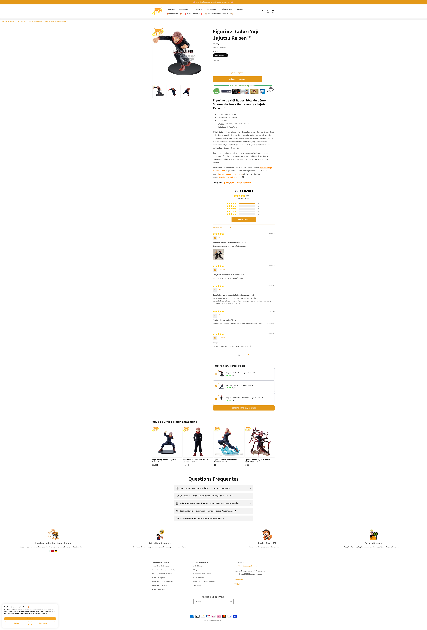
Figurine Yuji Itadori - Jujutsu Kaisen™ (240, 385)
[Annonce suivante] (273, 2)
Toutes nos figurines (35, 21)
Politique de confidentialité (162, 582)
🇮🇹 (50, 551)
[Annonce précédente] (153, 2)
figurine (222, 177)
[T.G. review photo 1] (218, 254)
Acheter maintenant (237, 79)
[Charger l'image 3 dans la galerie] (186, 91)
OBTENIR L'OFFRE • (244, 408)
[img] (218, 234)
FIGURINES (23, 21)
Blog (195, 570)
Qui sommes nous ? (159, 590)
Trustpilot (197, 585)
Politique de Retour (159, 585)
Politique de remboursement (204, 582)
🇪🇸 (53, 551)
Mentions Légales (158, 578)
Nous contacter (198, 578)
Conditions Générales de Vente (163, 570)
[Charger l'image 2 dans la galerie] (172, 91)
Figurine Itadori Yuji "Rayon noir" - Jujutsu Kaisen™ (259, 461)
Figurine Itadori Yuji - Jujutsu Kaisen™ (57, 21)
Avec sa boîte (220, 55)
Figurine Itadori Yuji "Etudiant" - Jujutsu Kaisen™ (244, 398)
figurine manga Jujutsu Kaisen (242, 183)
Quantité (216, 60)
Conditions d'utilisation (161, 566)
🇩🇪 (56, 551)
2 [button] (242, 355)
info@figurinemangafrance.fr (246, 566)
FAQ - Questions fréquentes (162, 574)
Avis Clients (197, 566)
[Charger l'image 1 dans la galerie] (158, 91)
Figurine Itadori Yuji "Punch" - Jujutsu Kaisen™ (226, 461)
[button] (171, 9)
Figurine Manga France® (9, 21)
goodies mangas (234, 177)
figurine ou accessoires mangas (230, 174)
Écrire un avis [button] (243, 219)
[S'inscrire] (231, 601)
